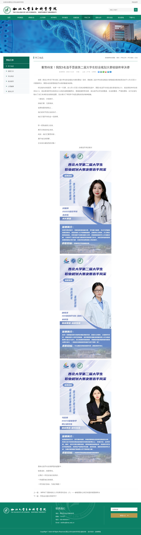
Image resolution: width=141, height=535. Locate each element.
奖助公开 (11, 91)
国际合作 (98, 17)
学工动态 (11, 66)
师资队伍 (31, 17)
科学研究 (54, 17)
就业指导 (11, 81)
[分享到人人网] (110, 72)
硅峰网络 (98, 532)
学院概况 (20, 17)
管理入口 (123, 515)
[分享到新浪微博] (106, 72)
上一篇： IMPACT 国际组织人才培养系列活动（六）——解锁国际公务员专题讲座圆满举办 (67, 492)
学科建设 (65, 17)
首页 (9, 17)
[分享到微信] (103, 72)
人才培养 (43, 17)
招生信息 (110, 17)
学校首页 (135, 2)
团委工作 (11, 71)
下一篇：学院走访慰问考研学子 (45, 496)
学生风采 (11, 76)
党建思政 (76, 17)
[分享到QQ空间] (101, 72)
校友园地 (121, 17)
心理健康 (11, 86)
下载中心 (132, 17)
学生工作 (87, 17)
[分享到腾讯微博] (108, 72)
